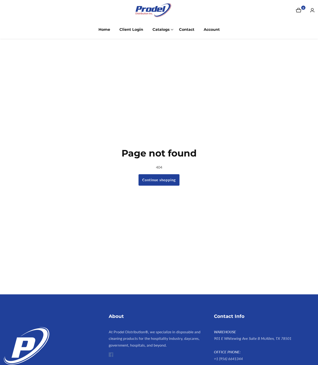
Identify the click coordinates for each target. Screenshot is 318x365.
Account (212, 29)
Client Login (131, 29)
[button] (161, 30)
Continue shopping (159, 180)
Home (104, 29)
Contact (186, 29)
